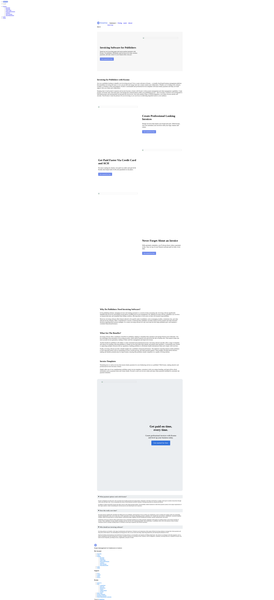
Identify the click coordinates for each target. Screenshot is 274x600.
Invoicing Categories (101, 595)
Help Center (100, 593)
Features (5, 6)
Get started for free (106, 59)
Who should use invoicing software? (111, 527)
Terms (98, 576)
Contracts (8, 12)
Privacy (98, 577)
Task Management (10, 15)
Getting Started (103, 590)
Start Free (5, 1)
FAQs (98, 573)
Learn (4, 16)
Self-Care (102, 586)
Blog (98, 584)
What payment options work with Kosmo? (113, 497)
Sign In (99, 27)
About (4, 18)
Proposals (8, 9)
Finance (101, 589)
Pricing (120, 23)
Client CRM (8, 10)
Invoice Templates (101, 594)
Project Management (10, 11)
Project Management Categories (104, 597)
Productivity (102, 588)
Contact (99, 574)
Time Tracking (9, 14)
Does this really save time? (108, 510)
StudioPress (101, 599)
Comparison (102, 585)
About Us (99, 582)
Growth (101, 591)
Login (4, 3)
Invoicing (8, 7)
